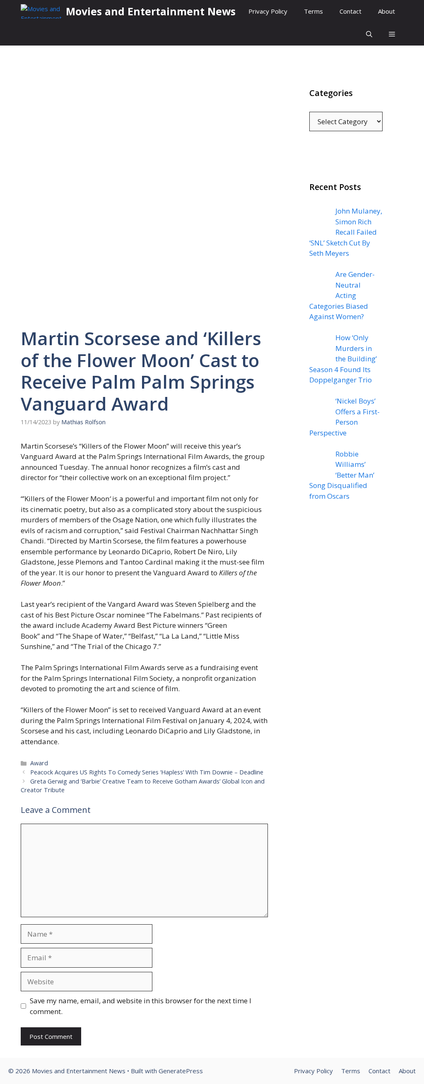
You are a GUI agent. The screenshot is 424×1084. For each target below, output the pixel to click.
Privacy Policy (267, 11)
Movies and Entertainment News (151, 11)
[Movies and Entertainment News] (41, 11)
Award (39, 763)
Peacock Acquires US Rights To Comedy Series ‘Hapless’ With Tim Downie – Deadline (146, 772)
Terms (313, 11)
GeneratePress (181, 1071)
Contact (350, 11)
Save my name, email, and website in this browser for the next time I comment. (140, 1006)
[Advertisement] (346, 675)
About (386, 11)
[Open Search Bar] (369, 34)
